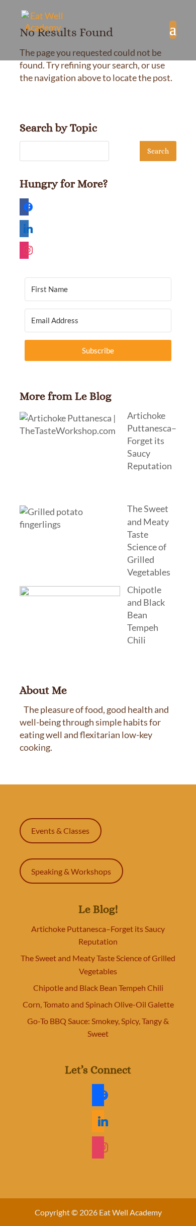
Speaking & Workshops (71, 871)
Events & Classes (60, 830)
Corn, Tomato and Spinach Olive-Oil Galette (98, 1004)
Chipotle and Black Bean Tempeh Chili (98, 987)
